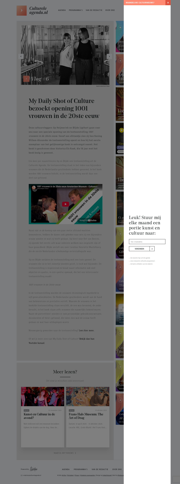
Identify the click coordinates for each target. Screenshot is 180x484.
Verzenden (142, 248)
